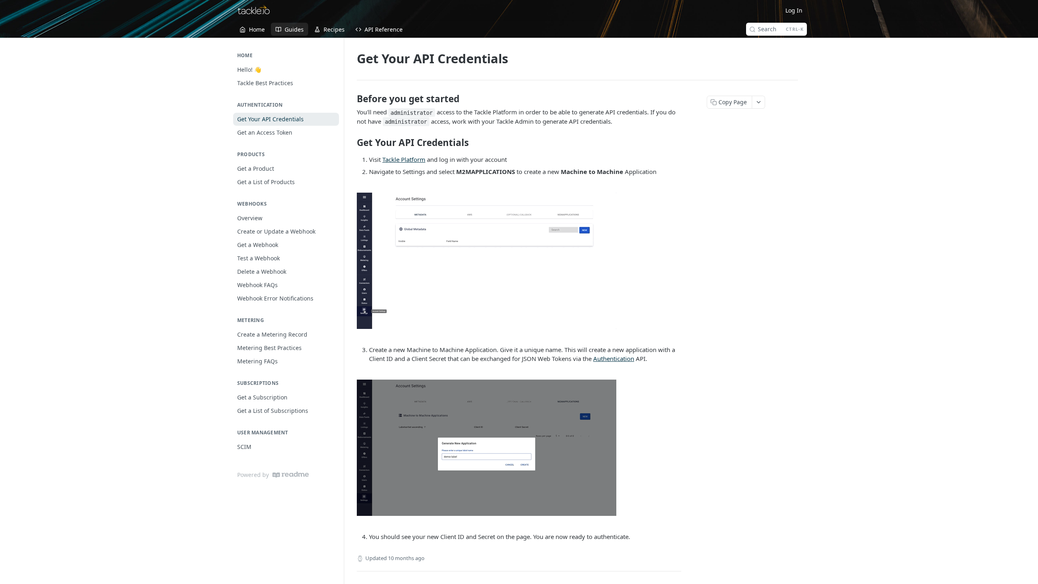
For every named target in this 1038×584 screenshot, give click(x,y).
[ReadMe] (290, 475)
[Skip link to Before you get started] (351, 99)
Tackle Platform (403, 159)
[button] (519, 261)
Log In (793, 10)
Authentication (613, 358)
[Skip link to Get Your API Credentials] (351, 142)
